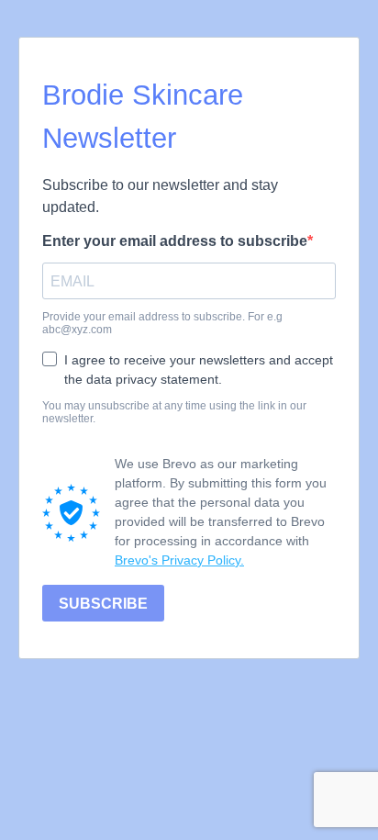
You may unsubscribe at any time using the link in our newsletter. (174, 412)
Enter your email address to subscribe (174, 241)
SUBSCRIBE (103, 603)
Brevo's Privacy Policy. (179, 560)
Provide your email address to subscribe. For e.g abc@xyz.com (162, 323)
